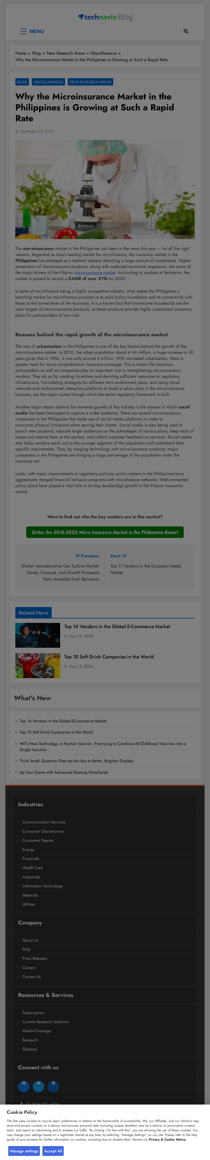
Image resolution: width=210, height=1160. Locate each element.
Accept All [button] (53, 1151)
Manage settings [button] (24, 1151)
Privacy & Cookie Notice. (167, 1139)
